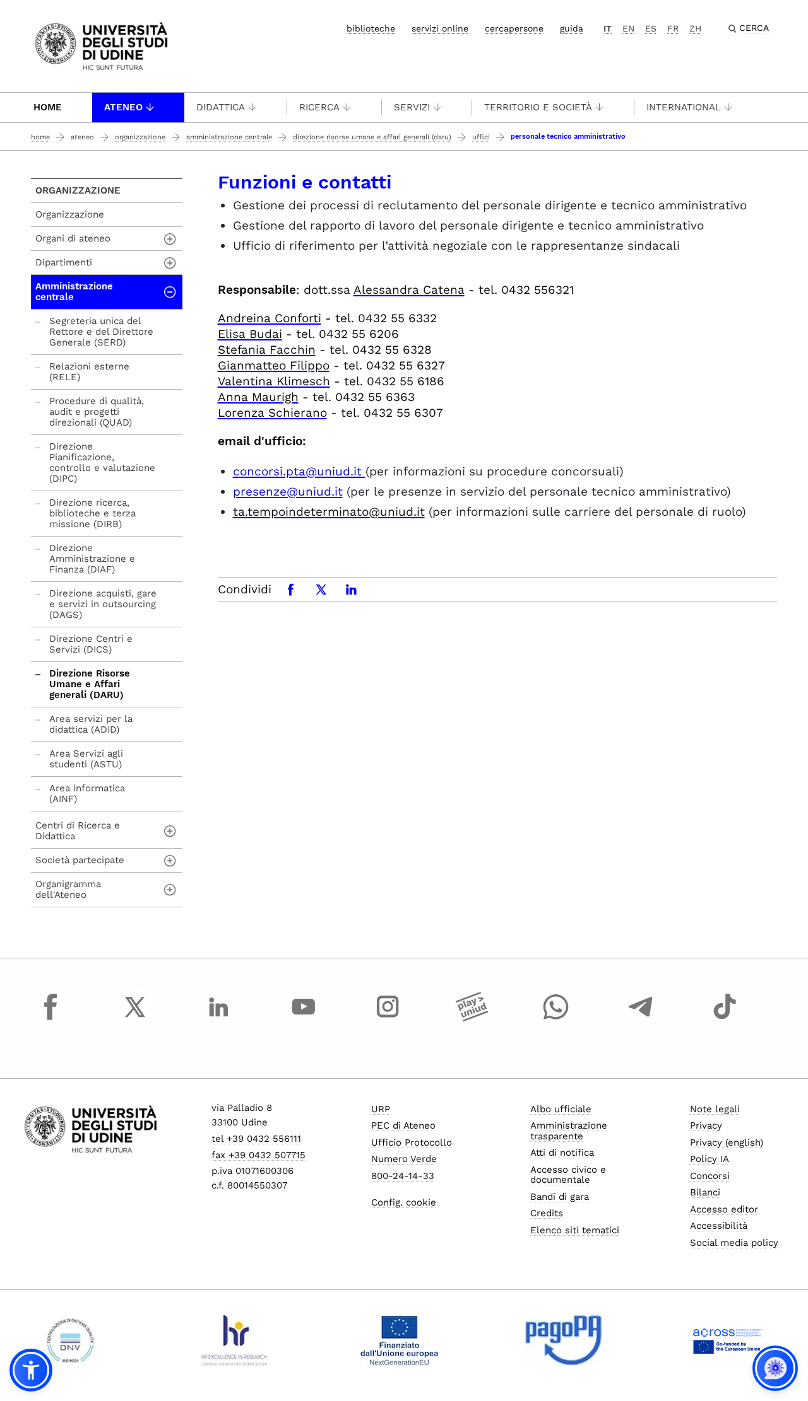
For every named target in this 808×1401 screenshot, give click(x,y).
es (650, 28)
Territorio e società (538, 107)
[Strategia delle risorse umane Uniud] (234, 1340)
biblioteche (371, 28)
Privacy (706, 1125)
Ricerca (319, 107)
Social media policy (734, 1242)
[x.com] (135, 1018)
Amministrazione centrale (229, 137)
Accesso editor (724, 1209)
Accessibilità (718, 1225)
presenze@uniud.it (288, 491)
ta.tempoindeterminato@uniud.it (329, 511)
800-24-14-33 (402, 1176)
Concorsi (710, 1176)
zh (695, 28)
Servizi (412, 107)
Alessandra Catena (409, 289)
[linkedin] (219, 1018)
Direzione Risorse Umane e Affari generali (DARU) (372, 137)
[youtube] (303, 1018)
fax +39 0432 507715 (258, 1155)
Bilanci (705, 1192)
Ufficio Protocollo (411, 1142)
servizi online (440, 28)
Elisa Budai (250, 334)
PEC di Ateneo (403, 1125)
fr (673, 28)
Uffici (481, 137)
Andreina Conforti (269, 318)
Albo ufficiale (560, 1109)
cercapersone (514, 28)
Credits (546, 1213)
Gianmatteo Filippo (274, 365)
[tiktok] (724, 1018)
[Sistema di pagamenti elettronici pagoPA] (563, 1340)
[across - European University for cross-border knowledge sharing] (727, 1340)
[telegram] (640, 1018)
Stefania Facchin (267, 349)
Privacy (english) (726, 1142)
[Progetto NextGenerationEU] (399, 1340)
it (607, 28)
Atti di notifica (562, 1152)
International (683, 107)
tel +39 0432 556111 (256, 1138)
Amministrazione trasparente (568, 1131)
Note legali (715, 1109)
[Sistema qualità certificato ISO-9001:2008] (70, 1340)
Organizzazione (140, 137)
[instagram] (387, 1018)
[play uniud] (472, 1018)
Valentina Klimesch (274, 381)
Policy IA (709, 1159)
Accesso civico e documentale (568, 1175)
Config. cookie (403, 1202)
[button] (31, 1370)
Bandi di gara (559, 1196)
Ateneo (123, 107)
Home (47, 107)
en (628, 28)
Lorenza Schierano (272, 412)
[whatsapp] (556, 1018)
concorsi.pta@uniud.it (299, 471)
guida (571, 28)
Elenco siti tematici (574, 1230)
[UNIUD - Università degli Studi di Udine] (101, 45)
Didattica (220, 107)
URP (380, 1109)
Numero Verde (404, 1159)
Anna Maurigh (258, 397)
